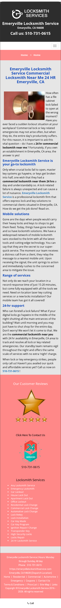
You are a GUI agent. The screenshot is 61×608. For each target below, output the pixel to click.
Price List (32, 584)
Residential (19, 577)
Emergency (17, 580)
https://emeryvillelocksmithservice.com (30, 569)
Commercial (34, 577)
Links (54, 584)
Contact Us (44, 580)
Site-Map (44, 584)
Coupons (30, 580)
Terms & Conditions (14, 584)
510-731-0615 (38, 33)
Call (31, 603)
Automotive (50, 577)
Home (24, 55)
